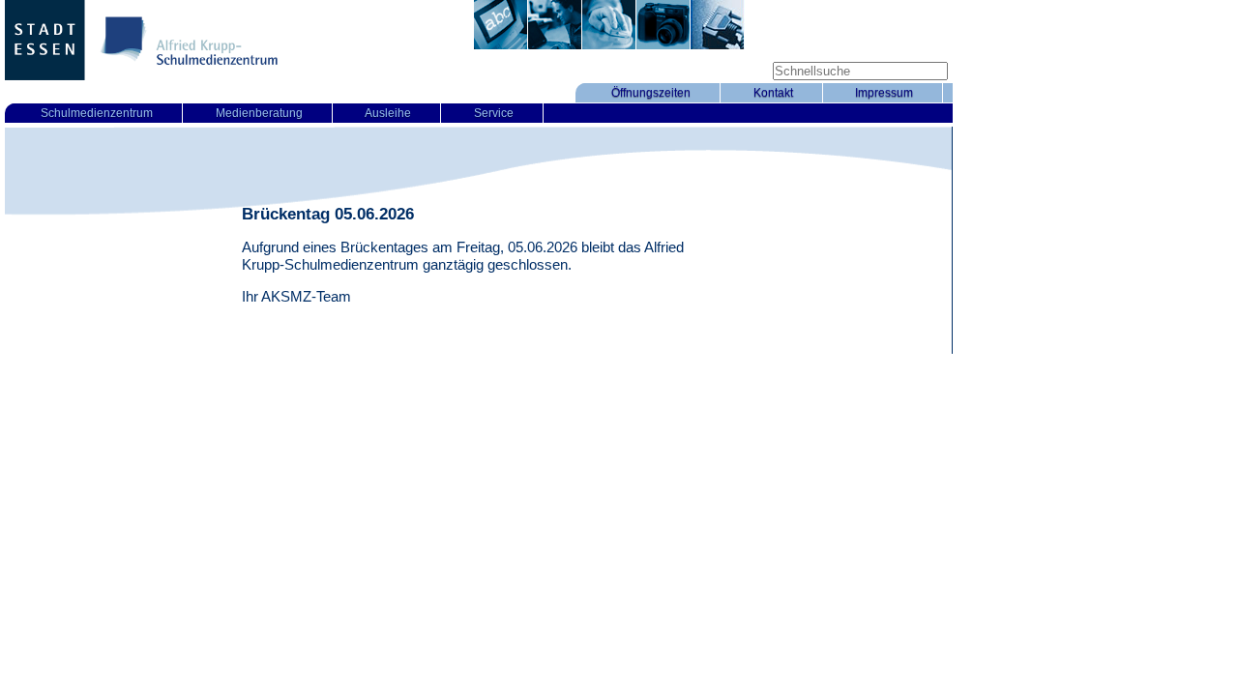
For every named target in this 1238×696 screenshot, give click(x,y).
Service (494, 113)
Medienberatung (259, 113)
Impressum (884, 93)
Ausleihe (388, 113)
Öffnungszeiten (651, 93)
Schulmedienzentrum (97, 113)
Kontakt (773, 93)
